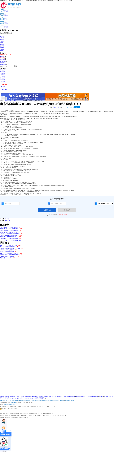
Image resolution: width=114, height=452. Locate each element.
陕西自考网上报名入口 (5, 54)
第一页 (7, 219)
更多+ (1, 82)
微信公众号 (2, 59)
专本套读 (2, 50)
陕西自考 (8, 400)
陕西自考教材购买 (54, 400)
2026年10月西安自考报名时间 (7, 251)
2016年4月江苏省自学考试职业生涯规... (9, 227)
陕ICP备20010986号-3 (9, 404)
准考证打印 (2, 56)
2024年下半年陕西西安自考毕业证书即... (9, 253)
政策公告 (2, 46)
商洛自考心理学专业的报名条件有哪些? (9, 254)
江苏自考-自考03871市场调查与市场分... (9, 235)
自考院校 (2, 44)
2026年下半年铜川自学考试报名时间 (8, 245)
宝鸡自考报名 (15, 400)
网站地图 (67, 400)
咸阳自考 (2, 74)
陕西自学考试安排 (45, 400)
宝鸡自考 (2, 73)
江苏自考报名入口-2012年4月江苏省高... (9, 238)
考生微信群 (2, 58)
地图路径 (71, 400)
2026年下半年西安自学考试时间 (7, 246)
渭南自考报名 (31, 400)
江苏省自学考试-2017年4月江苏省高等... (9, 229)
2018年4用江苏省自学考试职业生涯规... (9, 230)
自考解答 (2, 47)
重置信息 (67, 210)
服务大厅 (2, 38)
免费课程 (2, 49)
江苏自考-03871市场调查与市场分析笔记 (10, 233)
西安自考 (2, 70)
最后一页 (7, 220)
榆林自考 (2, 81)
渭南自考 (2, 76)
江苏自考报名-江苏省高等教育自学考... (9, 237)
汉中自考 (2, 79)
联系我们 (62, 400)
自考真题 (14, 101)
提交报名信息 (47, 210)
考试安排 (2, 41)
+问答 (77, 107)
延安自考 (2, 78)
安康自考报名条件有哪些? (6, 258)
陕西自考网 (8, 101)
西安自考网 (38, 400)
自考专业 (2, 42)
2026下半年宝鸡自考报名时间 (7, 250)
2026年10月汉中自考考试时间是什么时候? (10, 248)
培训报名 (2, 62)
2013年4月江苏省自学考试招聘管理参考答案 (10, 240)
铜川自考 (2, 71)
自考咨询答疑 (3, 64)
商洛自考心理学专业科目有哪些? (8, 256)
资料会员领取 (3, 61)
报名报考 (2, 39)
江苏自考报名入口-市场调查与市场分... (9, 232)
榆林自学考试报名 (23, 400)
